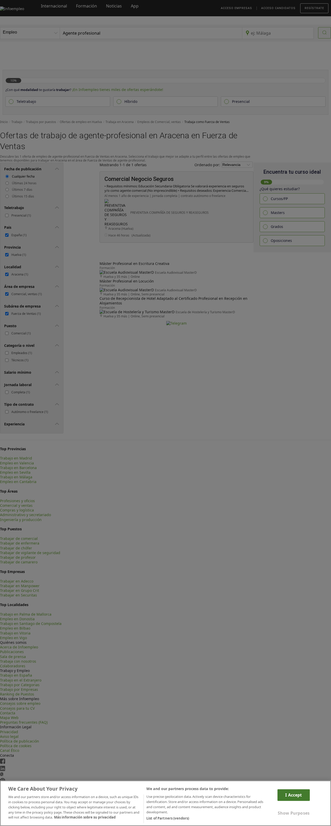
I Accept (293, 795)
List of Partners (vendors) (167, 818)
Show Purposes (294, 813)
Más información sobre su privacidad (85, 817)
